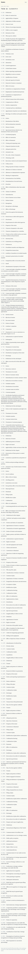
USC (5, 6)
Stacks (3, 2)
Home (2, 6)
